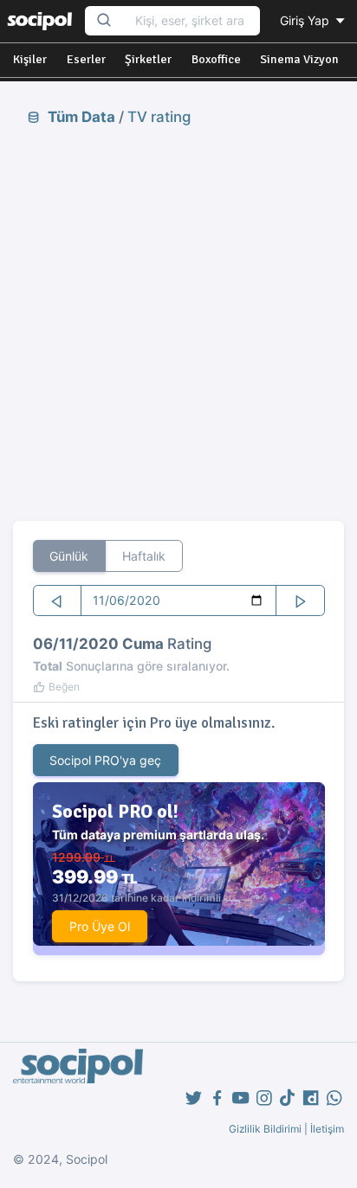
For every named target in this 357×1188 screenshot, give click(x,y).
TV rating (159, 116)
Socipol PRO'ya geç (105, 760)
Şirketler (148, 59)
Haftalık (144, 556)
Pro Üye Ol (99, 926)
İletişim (327, 1128)
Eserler (86, 59)
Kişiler (30, 59)
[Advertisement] (178, 322)
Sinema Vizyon (299, 59)
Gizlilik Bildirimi (265, 1128)
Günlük (68, 556)
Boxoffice (216, 59)
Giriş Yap (306, 20)
